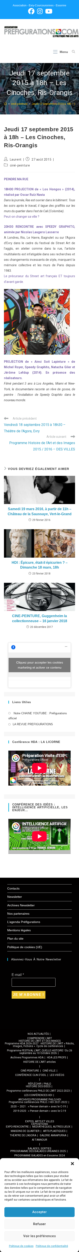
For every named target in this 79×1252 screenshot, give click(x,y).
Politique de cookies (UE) (24, 947)
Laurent (16, 159)
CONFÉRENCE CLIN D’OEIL (30, 1075)
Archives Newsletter (21, 905)
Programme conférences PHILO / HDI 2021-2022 (38, 1102)
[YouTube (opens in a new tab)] (48, 11)
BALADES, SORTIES (39, 1148)
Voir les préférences (39, 1236)
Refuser (39, 1224)
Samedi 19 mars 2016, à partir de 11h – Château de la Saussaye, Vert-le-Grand (40, 511)
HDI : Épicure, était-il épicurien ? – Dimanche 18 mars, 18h (40, 565)
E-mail (18, 975)
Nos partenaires (18, 913)
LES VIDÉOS (57, 1075)
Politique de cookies (21, 1246)
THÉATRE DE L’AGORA (23, 1135)
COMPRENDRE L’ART (39, 1038)
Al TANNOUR (39, 1139)
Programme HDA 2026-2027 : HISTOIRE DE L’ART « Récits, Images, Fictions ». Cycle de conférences (39, 1045)
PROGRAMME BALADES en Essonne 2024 (39, 1155)
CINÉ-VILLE (49, 1070)
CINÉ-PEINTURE (30, 1070)
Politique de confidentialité (52, 1246)
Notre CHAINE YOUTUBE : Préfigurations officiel (37, 716)
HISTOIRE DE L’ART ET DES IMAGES (40, 1040)
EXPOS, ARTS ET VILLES (39, 1121)
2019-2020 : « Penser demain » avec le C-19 (39, 1110)
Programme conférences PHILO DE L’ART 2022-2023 (38, 1090)
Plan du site (15, 938)
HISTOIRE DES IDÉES (38, 1086)
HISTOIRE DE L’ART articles (39, 1061)
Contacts (13, 888)
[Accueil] (5, 103)
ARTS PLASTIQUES (54, 1131)
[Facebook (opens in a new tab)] (31, 11)
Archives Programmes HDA (26, 1057)
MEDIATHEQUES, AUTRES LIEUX (51, 1126)
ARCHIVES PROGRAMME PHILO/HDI (39, 1099)
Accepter (39, 1212)
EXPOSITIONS (39, 1124)
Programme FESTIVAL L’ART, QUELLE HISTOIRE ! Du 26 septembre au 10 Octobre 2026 (39, 1052)
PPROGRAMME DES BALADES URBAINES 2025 (38, 1151)
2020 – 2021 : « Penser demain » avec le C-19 (38, 1106)
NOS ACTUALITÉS (38, 1033)
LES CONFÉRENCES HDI (38, 1095)
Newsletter (14, 896)
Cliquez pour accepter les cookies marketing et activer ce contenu (39, 665)
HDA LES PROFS (56, 1057)
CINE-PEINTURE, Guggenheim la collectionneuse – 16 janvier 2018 (39, 618)
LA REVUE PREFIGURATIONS (33, 724)
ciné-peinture (20, 165)
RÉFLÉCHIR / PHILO (39, 1083)
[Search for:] (72, 52)
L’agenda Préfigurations (23, 922)
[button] (72, 1163)
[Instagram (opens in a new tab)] (40, 11)
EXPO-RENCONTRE (17, 1126)
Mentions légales (19, 930)
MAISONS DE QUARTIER (25, 1131)
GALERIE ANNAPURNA (53, 1135)
